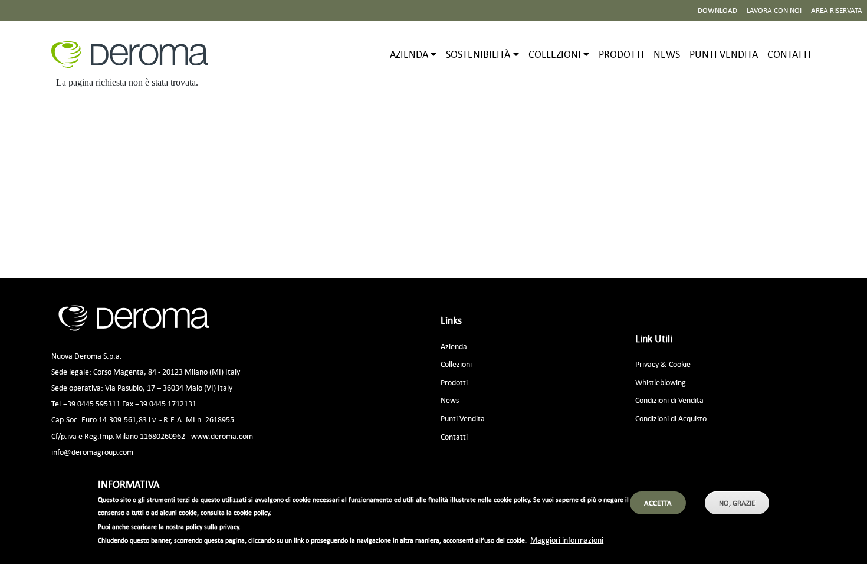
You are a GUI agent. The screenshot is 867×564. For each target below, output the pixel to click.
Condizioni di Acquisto (671, 418)
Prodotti (621, 54)
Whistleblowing (660, 382)
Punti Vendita (463, 418)
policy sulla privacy (212, 527)
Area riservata (836, 10)
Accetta (658, 503)
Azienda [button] (409, 54)
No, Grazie (737, 503)
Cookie (680, 364)
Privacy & (650, 364)
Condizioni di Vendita (669, 400)
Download (717, 10)
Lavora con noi (774, 10)
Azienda (454, 346)
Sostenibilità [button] (478, 54)
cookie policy (252, 513)
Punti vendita (723, 54)
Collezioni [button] (554, 54)
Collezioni (456, 364)
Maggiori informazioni (566, 540)
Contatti (789, 54)
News (666, 54)
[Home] (134, 54)
